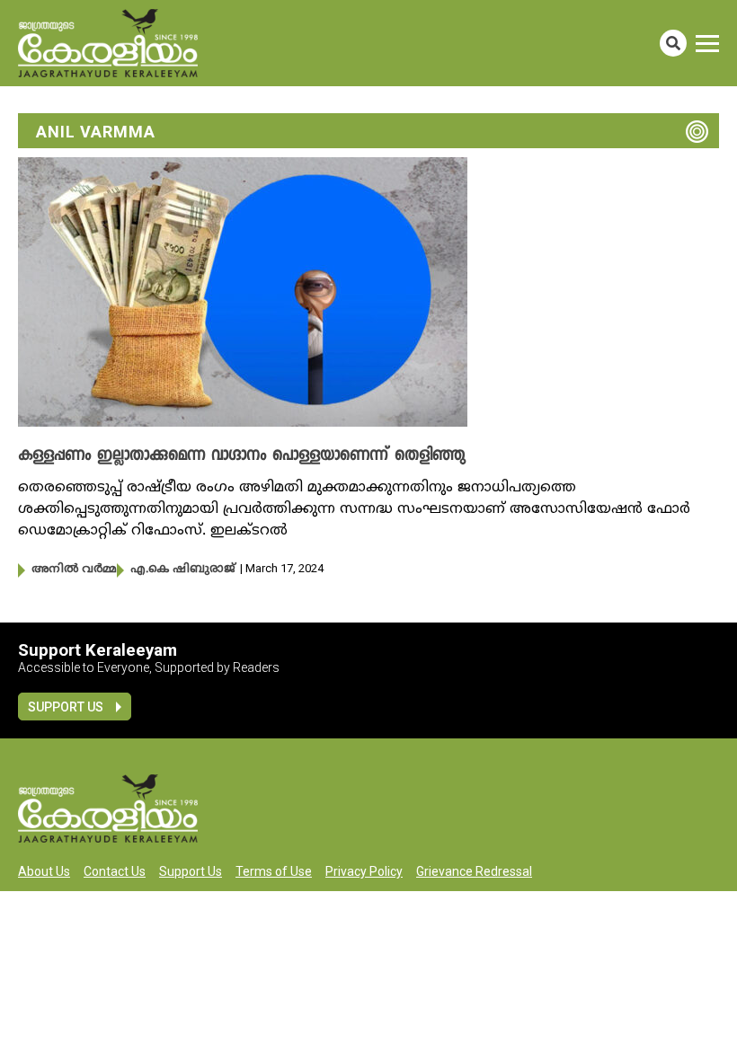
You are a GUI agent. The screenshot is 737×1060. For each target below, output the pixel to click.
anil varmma (95, 131)
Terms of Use (273, 871)
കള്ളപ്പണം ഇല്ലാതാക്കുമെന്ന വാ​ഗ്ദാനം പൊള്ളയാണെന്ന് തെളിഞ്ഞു (241, 456)
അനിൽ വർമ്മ (74, 569)
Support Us (65, 707)
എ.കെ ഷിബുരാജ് (182, 569)
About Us (44, 871)
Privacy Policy (364, 871)
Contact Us (115, 871)
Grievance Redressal (474, 871)
